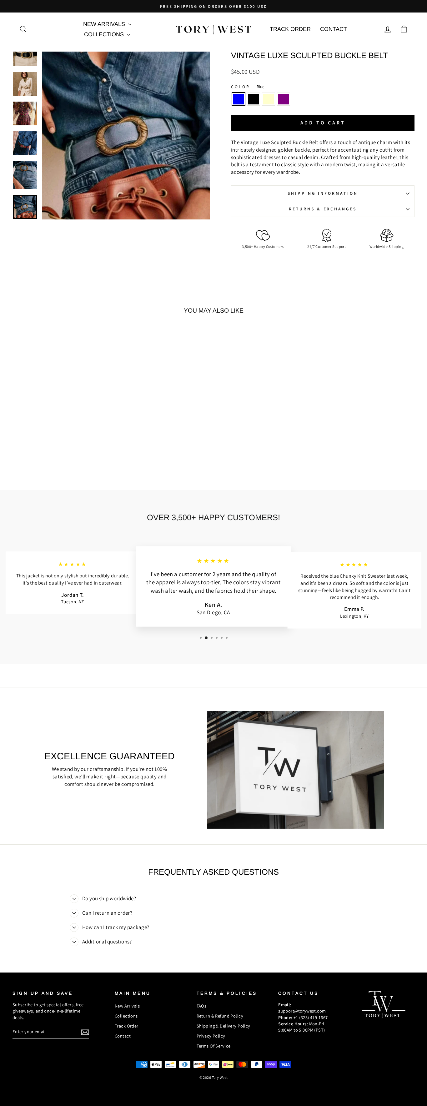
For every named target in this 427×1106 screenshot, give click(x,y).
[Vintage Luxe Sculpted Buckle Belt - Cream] (65, 453)
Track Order (290, 29)
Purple (283, 99)
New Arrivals (105, 24)
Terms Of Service (214, 1046)
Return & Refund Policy (220, 1016)
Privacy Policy (211, 1036)
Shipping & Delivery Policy (223, 1026)
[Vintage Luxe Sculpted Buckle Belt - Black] (56, 453)
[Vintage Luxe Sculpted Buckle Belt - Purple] (73, 453)
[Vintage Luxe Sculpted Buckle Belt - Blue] (48, 453)
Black (253, 99)
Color (247, 86)
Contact (333, 29)
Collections (104, 34)
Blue (238, 99)
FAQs (202, 1006)
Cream (268, 99)
